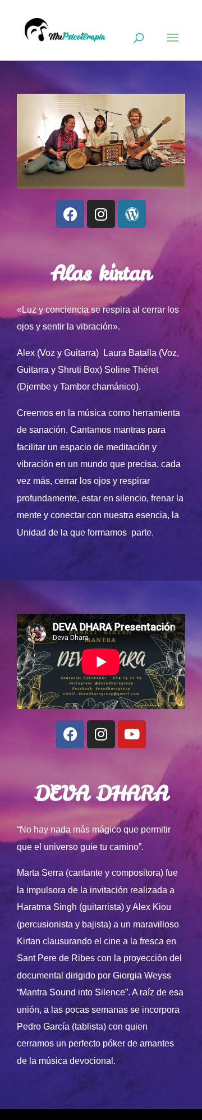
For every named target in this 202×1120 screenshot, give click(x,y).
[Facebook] (70, 214)
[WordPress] (132, 214)
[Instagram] (101, 214)
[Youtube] (132, 734)
